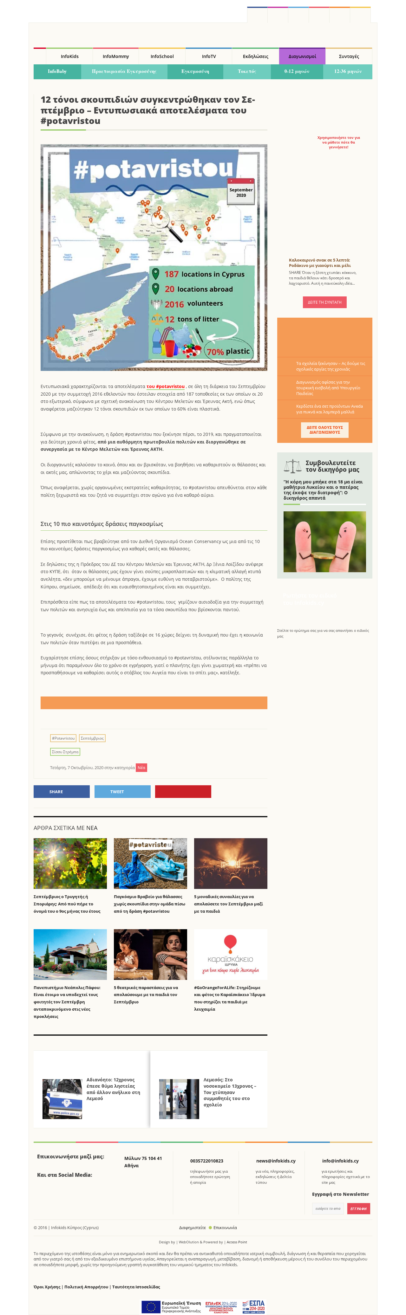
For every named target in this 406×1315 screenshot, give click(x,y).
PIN (183, 791)
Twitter (298, 15)
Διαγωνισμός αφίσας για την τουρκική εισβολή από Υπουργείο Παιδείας (328, 387)
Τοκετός (247, 71)
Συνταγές (349, 56)
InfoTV (209, 56)
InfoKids (70, 56)
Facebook (44, 1192)
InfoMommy (116, 56)
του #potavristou (166, 386)
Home (40, 56)
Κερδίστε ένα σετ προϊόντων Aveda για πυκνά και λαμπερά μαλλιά (329, 409)
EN (319, 15)
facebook (257, 15)
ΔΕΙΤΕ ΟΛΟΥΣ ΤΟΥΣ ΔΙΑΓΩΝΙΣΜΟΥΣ (325, 430)
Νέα (91, 828)
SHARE (56, 791)
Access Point (237, 1242)
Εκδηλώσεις (255, 56)
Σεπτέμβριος (92, 738)
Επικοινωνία (225, 1227)
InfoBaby (57, 71)
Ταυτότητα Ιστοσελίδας (136, 1287)
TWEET (117, 791)
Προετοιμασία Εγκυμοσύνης (124, 71)
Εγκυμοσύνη (195, 71)
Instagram (278, 15)
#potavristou (63, 738)
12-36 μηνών (348, 71)
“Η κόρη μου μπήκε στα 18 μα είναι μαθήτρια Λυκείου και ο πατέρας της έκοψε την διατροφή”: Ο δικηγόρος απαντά (323, 490)
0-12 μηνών (297, 71)
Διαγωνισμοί (302, 56)
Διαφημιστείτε (192, 1227)
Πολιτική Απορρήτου (86, 1287)
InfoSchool (162, 56)
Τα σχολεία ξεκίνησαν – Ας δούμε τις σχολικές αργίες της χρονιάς (330, 366)
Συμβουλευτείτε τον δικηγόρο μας (332, 466)
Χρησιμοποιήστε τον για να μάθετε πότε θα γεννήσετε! (339, 142)
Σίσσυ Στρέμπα (65, 752)
